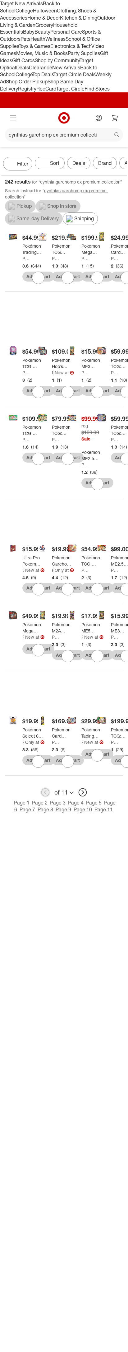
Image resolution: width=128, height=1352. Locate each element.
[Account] (99, 118)
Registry (27, 89)
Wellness (55, 39)
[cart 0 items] (115, 118)
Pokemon (26, 258)
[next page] (83, 792)
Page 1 (22, 803)
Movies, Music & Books (42, 53)
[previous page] (45, 792)
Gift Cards (23, 60)
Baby (28, 32)
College (24, 10)
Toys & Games (34, 46)
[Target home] (64, 118)
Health (37, 39)
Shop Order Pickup (27, 81)
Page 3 (58, 803)
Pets (25, 39)
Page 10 (83, 809)
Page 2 (40, 803)
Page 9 (63, 809)
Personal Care (66, 32)
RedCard (46, 89)
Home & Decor (43, 18)
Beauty (42, 32)
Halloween (45, 10)
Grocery (44, 25)
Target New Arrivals (21, 3)
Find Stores (97, 89)
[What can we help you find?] (64, 135)
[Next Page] (121, 164)
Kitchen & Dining (78, 18)
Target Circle (70, 89)
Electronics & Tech (70, 46)
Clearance (40, 67)
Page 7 (27, 809)
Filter (22, 164)
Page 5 (94, 803)
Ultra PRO (23, 570)
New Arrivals (66, 67)
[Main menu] (13, 118)
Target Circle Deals (74, 74)
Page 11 (103, 809)
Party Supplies (84, 53)
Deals (22, 67)
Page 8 (45, 809)
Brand (105, 163)
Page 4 (76, 803)
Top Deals (42, 74)
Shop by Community (57, 60)
